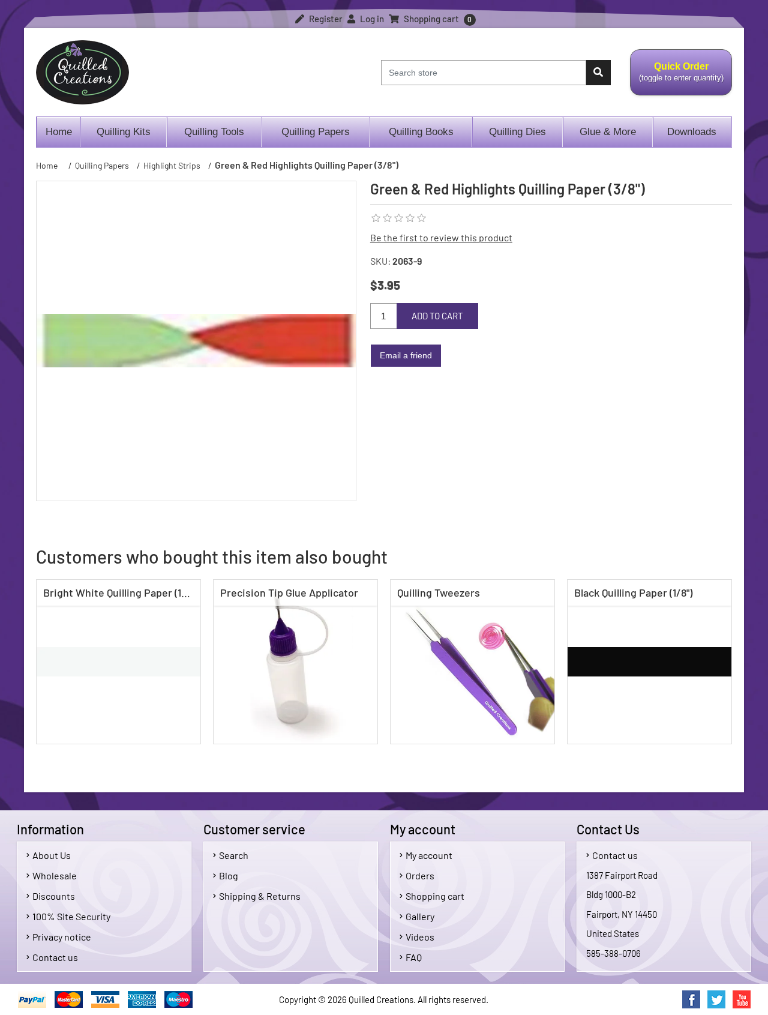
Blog (228, 875)
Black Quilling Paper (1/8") (633, 592)
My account (429, 855)
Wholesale (54, 875)
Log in (371, 18)
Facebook (691, 999)
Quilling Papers (315, 131)
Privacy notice (61, 936)
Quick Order (677, 78)
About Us (51, 855)
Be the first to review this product (441, 237)
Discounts (53, 896)
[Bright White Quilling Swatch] (118, 662)
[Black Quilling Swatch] (649, 662)
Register (325, 18)
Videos (420, 936)
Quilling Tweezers (438, 592)
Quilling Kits (124, 131)
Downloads (691, 131)
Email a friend (406, 355)
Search (233, 855)
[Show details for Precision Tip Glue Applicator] (295, 662)
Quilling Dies (517, 131)
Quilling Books (421, 131)
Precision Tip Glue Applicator (289, 592)
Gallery (420, 916)
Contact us (55, 957)
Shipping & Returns (260, 896)
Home (59, 131)
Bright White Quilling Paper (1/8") (120, 592)
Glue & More (608, 131)
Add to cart (437, 315)
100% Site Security (71, 916)
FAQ (414, 957)
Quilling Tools (214, 131)
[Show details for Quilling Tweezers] (472, 662)
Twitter (716, 999)
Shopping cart (435, 896)
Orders (420, 875)
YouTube (741, 999)
